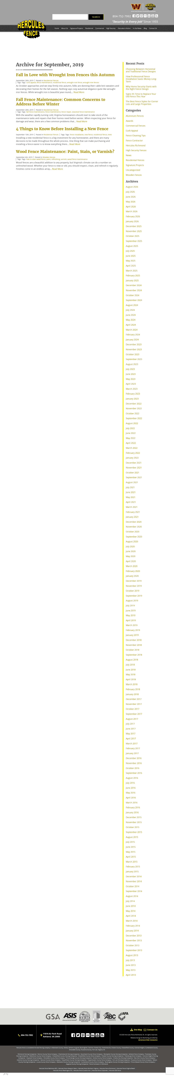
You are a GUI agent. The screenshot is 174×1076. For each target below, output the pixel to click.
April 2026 (131, 206)
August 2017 (132, 718)
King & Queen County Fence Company (99, 1060)
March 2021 (131, 507)
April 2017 (131, 738)
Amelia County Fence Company (102, 1058)
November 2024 (134, 290)
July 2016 (130, 782)
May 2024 (130, 319)
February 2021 (133, 512)
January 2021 (132, 516)
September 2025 (134, 241)
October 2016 (132, 768)
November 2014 (134, 881)
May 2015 (130, 851)
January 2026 (132, 221)
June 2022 (131, 433)
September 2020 (134, 536)
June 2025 (131, 255)
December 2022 (133, 403)
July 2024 (130, 309)
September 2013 (134, 950)
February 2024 (133, 334)
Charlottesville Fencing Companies (69, 1054)
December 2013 (133, 935)
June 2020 (131, 551)
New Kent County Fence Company (144, 1058)
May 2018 (130, 674)
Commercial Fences (135, 125)
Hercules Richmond (135, 145)
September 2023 (134, 359)
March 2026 (131, 211)
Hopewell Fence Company (34, 1058)
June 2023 (131, 374)
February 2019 (133, 630)
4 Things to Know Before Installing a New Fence (62, 128)
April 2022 (131, 442)
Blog (145, 28)
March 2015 (131, 861)
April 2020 (131, 561)
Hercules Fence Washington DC (62, 1070)
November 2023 (134, 349)
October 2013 (132, 945)
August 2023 (132, 364)
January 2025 (132, 280)
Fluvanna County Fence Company (141, 1060)
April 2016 (131, 797)
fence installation (77, 134)
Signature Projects (76, 28)
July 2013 (130, 960)
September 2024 (134, 300)
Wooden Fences (49, 157)
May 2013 (130, 970)
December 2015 (133, 817)
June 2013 (131, 965)
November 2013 (134, 940)
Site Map (137, 1029)
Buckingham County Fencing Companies (117, 1062)
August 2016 (132, 778)
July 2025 (130, 250)
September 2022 (134, 418)
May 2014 (130, 910)
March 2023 (131, 388)
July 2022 (130, 428)
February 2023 (133, 393)
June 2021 (131, 492)
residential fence (59, 82)
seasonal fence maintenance (83, 112)
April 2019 (131, 620)
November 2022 (134, 408)
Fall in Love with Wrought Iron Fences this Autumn (65, 74)
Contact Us (153, 28)
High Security (111, 28)
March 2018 (131, 684)
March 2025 (131, 270)
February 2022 (133, 452)
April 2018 (131, 679)
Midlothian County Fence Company (40, 1056)
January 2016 (132, 812)
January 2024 (132, 339)
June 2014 (131, 906)
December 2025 (133, 226)
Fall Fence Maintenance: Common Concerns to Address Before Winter (60, 101)
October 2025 (132, 236)
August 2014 (132, 896)
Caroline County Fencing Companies (28, 1060)
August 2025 (132, 246)
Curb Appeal (132, 130)
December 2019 (133, 580)
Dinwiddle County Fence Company (54, 1058)
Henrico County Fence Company (47, 1054)
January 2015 (132, 871)
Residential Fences (51, 80)
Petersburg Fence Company (133, 1056)
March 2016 (131, 802)
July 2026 (130, 191)
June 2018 (131, 669)
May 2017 (130, 733)
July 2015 (130, 841)
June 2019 (131, 610)
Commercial (99, 28)
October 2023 (132, 354)
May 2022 (130, 438)
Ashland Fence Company (136, 1054)
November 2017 (134, 704)
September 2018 (134, 654)
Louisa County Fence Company (46, 1062)
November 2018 (134, 645)
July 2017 (130, 723)
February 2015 (133, 866)
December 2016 (133, 758)
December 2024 (133, 285)
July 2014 (130, 901)
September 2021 (134, 477)
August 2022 (132, 423)
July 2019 (130, 605)
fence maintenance (44, 82)
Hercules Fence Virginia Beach (126, 1068)
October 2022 (132, 413)
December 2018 (133, 640)
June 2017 (131, 728)
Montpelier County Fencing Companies (116, 1054)
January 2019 (132, 635)
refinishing (55, 159)
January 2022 (132, 457)
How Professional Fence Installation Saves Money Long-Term (141, 79)
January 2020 (132, 575)
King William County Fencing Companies (74, 1060)
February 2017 (133, 748)
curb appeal (31, 82)
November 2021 (134, 467)
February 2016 (133, 807)
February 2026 (133, 216)
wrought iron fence (74, 82)
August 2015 (132, 837)
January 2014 (132, 930)
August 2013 (132, 955)
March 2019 (131, 625)
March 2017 (131, 743)
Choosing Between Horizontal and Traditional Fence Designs (141, 70)
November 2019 (134, 585)
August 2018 (132, 659)
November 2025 (134, 231)
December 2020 (133, 521)
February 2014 (133, 925)
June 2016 (131, 787)
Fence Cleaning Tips (136, 135)
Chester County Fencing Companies (112, 1056)
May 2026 (130, 201)
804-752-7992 (122, 16)
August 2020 (132, 541)
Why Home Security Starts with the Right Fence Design (141, 87)
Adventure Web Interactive (147, 1040)
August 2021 (132, 482)
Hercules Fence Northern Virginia (88, 1068)
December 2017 (133, 699)
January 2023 (132, 398)
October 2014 (132, 886)
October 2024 (132, 295)
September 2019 (134, 595)
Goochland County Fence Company (92, 1054)
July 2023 (130, 369)
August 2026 (132, 186)
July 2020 (130, 546)
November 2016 (134, 763)
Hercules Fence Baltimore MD (48, 1068)
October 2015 (132, 827)
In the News (137, 28)
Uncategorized (133, 170)
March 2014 (131, 920)
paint (48, 159)
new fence (89, 134)
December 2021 (133, 462)
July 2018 (130, 664)
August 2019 (132, 600)
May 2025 (130, 260)
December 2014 (133, 876)
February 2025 (133, 275)
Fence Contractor (134, 140)
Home (57, 28)
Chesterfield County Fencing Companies (64, 1056)
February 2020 (133, 571)
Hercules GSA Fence (115, 1070)
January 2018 (132, 694)
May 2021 (130, 497)
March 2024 (131, 329)
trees (110, 134)
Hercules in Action (124, 28)
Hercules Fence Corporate (100, 1070)
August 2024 (132, 305)
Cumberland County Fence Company (92, 1062)
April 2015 (131, 856)
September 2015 (134, 832)
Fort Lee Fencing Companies (121, 1060)
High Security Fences (136, 150)
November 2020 (134, 526)
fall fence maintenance (35, 112)
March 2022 (131, 447)
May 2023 (130, 379)
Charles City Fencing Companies (123, 1058)
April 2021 (131, 502)
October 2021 (132, 472)
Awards (129, 120)
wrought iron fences (91, 82)
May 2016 (130, 792)
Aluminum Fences (135, 115)
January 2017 (132, 753)
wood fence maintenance (77, 159)
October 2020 (132, 531)
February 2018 (133, 689)
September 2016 (134, 773)
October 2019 (132, 590)
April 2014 (131, 915)
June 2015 (131, 846)
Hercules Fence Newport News (67, 1068)
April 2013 (131, 974)
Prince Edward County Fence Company (143, 1062)
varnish (64, 159)
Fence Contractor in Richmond (98, 1064)
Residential (89, 28)
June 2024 (131, 314)
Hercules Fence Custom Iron (82, 1070)
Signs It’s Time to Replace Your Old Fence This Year (141, 95)
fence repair (66, 112)
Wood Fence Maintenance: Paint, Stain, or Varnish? (65, 151)
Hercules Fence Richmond (107, 1068)
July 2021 (130, 487)
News (128, 155)
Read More (79, 92)
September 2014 (134, 891)
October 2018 (132, 649)
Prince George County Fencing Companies (79, 1058)
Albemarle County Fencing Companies (68, 1062)
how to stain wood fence (36, 159)
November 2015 (134, 822)
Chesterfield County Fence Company (89, 1056)
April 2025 (131, 265)
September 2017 (134, 713)
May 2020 (130, 556)
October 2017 (132, 708)
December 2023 (133, 344)
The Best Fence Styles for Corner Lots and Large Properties (142, 102)
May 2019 (130, 615)
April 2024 (131, 324)
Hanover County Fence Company (50, 1060)
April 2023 (131, 383)
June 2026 (131, 196)
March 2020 (131, 566)
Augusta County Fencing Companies (77, 1064)
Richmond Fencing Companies (27, 1054)
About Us (64, 28)
